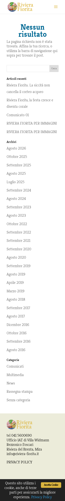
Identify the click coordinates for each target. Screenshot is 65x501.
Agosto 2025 (16, 173)
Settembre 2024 (19, 190)
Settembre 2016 (19, 341)
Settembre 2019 (19, 266)
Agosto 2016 (16, 350)
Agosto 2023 (16, 215)
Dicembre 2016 (18, 324)
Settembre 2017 (18, 308)
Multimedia (15, 375)
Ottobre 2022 (17, 224)
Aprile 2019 (15, 282)
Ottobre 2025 (17, 156)
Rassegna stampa (20, 391)
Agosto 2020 (16, 257)
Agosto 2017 (16, 316)
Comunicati (15, 366)
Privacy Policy (41, 497)
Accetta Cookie (51, 485)
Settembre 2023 (19, 207)
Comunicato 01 (18, 115)
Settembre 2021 (18, 240)
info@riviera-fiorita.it (23, 454)
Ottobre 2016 (17, 333)
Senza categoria (18, 400)
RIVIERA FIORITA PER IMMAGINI (32, 123)
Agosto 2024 (16, 198)
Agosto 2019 (16, 274)
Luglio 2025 (15, 182)
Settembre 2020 (19, 249)
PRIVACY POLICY (19, 462)
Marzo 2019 (15, 291)
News (11, 383)
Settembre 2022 (19, 232)
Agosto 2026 (16, 148)
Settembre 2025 (19, 165)
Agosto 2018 (16, 299)
